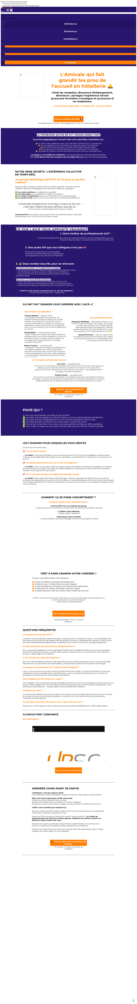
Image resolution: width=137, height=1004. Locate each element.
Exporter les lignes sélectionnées (14, 2)
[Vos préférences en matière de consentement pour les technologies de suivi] (133, 1000)
